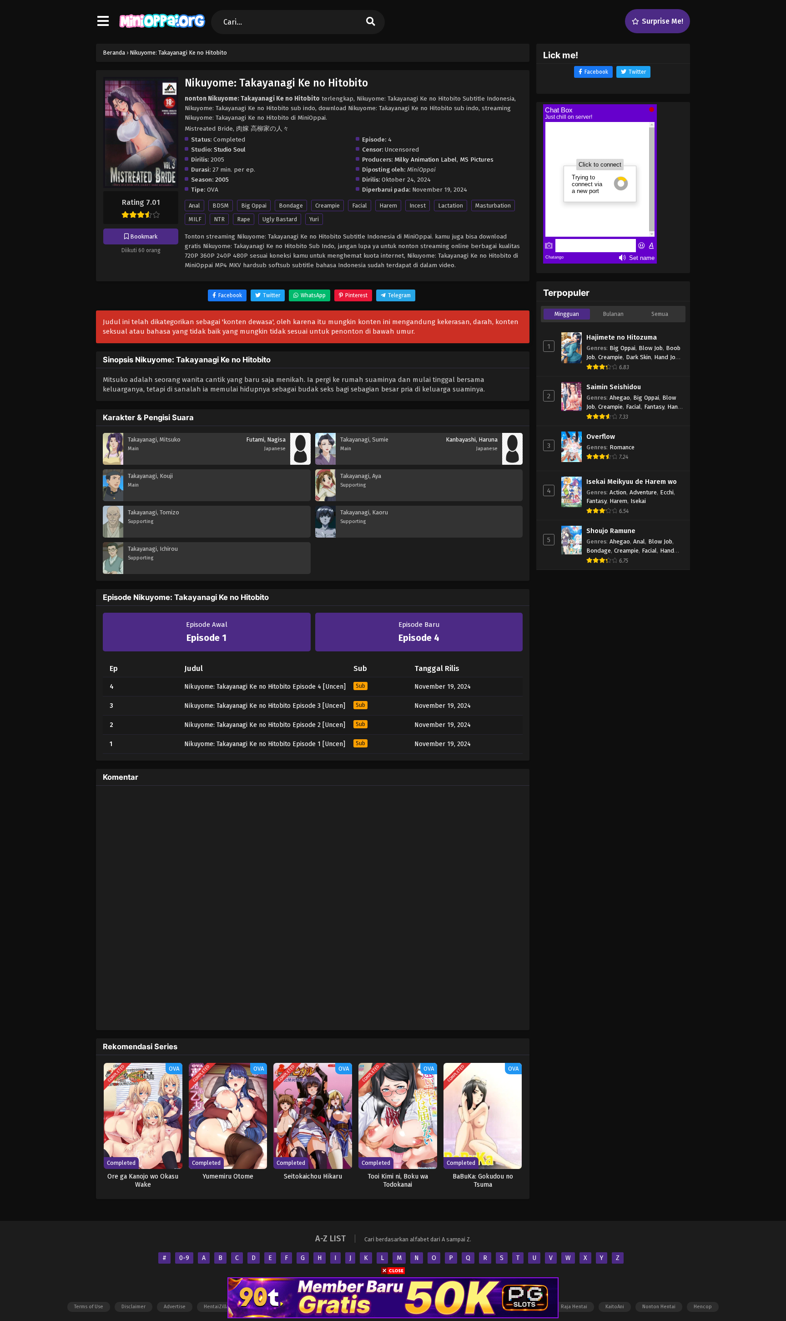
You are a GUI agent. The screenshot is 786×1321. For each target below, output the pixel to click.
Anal (194, 205)
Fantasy (654, 406)
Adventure (643, 492)
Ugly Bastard (279, 219)
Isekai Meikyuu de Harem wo (631, 482)
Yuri (314, 219)
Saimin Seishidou (613, 387)
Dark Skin (638, 357)
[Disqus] (313, 906)
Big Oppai (254, 205)
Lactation (450, 205)
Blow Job (651, 348)
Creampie (327, 205)
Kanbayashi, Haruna (472, 439)
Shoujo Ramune (610, 531)
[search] (371, 22)
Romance (622, 447)
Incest (417, 205)
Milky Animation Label (425, 159)
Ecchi (667, 492)
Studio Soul (230, 149)
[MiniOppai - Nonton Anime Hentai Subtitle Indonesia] (162, 29)
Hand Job (666, 357)
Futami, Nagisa (266, 439)
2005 (222, 179)
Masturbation (493, 205)
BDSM (220, 205)
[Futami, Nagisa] (300, 462)
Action (618, 492)
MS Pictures (477, 159)
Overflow (600, 436)
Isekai (638, 501)
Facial (359, 205)
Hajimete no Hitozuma (621, 337)
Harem (388, 205)
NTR (219, 219)
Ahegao (620, 397)
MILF (195, 219)
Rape (243, 219)
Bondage (291, 205)
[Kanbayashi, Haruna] (512, 462)
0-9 (184, 1258)
